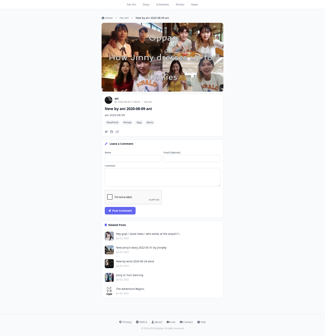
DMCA (143, 322)
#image (127, 122)
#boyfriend (112, 122)
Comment (110, 165)
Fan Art (131, 4)
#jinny (150, 122)
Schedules (162, 4)
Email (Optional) (172, 152)
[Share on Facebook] (111, 131)
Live (172, 322)
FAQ (203, 322)
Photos (180, 4)
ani (116, 98)
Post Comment (122, 210)
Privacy (127, 322)
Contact (188, 322)
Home (109, 18)
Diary (146, 4)
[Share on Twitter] (106, 131)
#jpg (139, 122)
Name (108, 152)
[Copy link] (117, 131)
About (158, 322)
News (194, 4)
